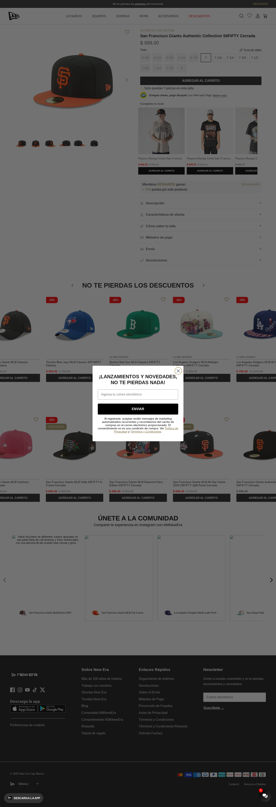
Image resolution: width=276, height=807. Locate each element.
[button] (23, 798)
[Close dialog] (178, 370)
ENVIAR (138, 409)
